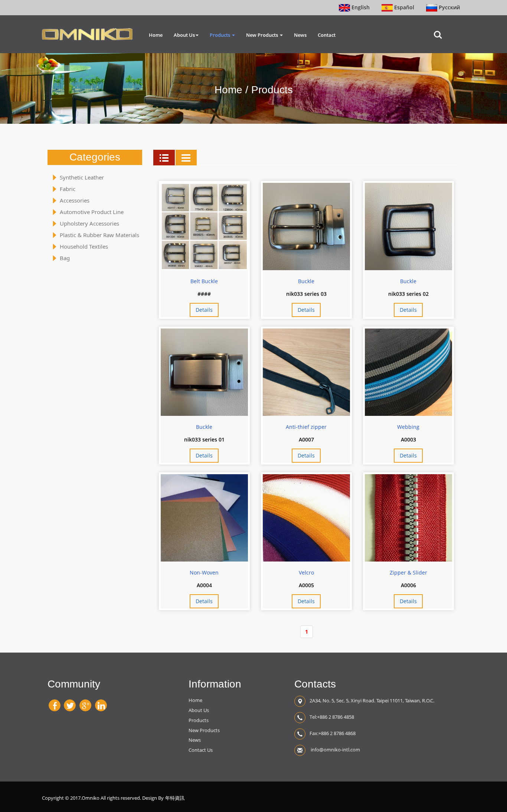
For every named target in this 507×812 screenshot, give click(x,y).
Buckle (306, 281)
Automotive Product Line (92, 212)
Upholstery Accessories (89, 223)
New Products (262, 35)
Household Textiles (84, 246)
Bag (65, 258)
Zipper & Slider (408, 572)
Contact (327, 35)
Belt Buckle (204, 281)
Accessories (74, 200)
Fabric (67, 189)
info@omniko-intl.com (335, 749)
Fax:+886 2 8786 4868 (333, 733)
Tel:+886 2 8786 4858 (332, 717)
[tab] (164, 157)
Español (403, 7)
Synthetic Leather (82, 177)
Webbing (408, 426)
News (300, 35)
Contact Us (201, 750)
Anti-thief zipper (306, 426)
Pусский (448, 7)
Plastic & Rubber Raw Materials (99, 235)
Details (204, 309)
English (360, 7)
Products (220, 35)
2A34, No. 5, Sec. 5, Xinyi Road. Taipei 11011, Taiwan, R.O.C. (372, 700)
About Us (184, 35)
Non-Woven (204, 572)
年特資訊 (174, 798)
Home (156, 35)
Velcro (306, 572)
